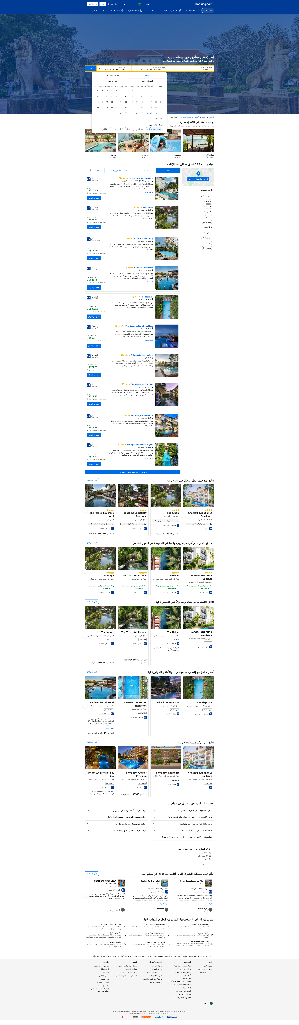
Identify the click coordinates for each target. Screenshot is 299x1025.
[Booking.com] (204, 4)
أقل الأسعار (147, 170)
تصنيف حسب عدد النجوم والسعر (121, 170)
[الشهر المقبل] (96, 81)
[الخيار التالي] (85, 511)
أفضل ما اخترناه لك (168, 170)
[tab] (147, 75)
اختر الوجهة (204, 67)
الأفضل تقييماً (94, 170)
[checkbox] (132, 90)
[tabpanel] (129, 105)
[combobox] (190, 69)
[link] (198, 201)
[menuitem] (207, 10)
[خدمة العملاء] (133, 4)
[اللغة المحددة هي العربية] (139, 4)
